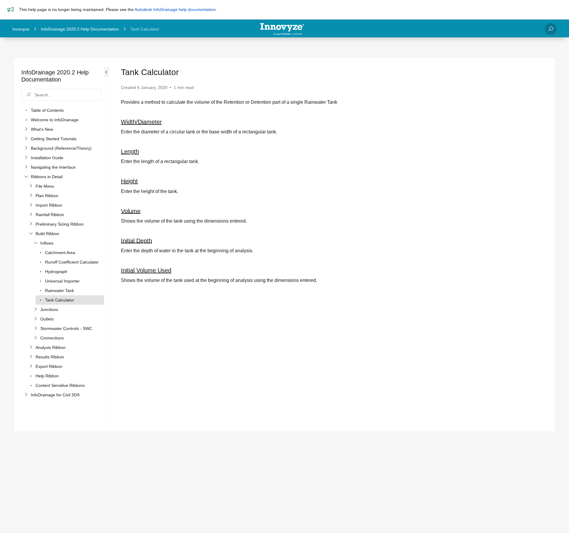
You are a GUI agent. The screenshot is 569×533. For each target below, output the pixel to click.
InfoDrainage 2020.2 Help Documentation (80, 29)
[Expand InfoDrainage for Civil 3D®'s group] (26, 395)
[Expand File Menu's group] (31, 186)
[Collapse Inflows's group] (35, 243)
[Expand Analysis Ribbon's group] (31, 347)
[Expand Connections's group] (35, 338)
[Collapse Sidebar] (106, 244)
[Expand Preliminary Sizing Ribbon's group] (31, 224)
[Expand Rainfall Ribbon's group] (31, 214)
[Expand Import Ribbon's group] (31, 205)
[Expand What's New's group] (26, 129)
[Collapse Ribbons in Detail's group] (26, 176)
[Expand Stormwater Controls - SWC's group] (35, 328)
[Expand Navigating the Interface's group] (26, 167)
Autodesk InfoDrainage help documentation (175, 9)
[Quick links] (282, 29)
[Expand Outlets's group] (35, 319)
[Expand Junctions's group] (35, 309)
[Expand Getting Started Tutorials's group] (26, 138)
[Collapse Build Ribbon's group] (31, 233)
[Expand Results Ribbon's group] (31, 357)
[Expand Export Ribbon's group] (31, 366)
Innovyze (20, 29)
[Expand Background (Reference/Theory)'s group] (26, 148)
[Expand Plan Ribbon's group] (31, 195)
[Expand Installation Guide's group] (26, 157)
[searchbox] (61, 95)
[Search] (551, 29)
